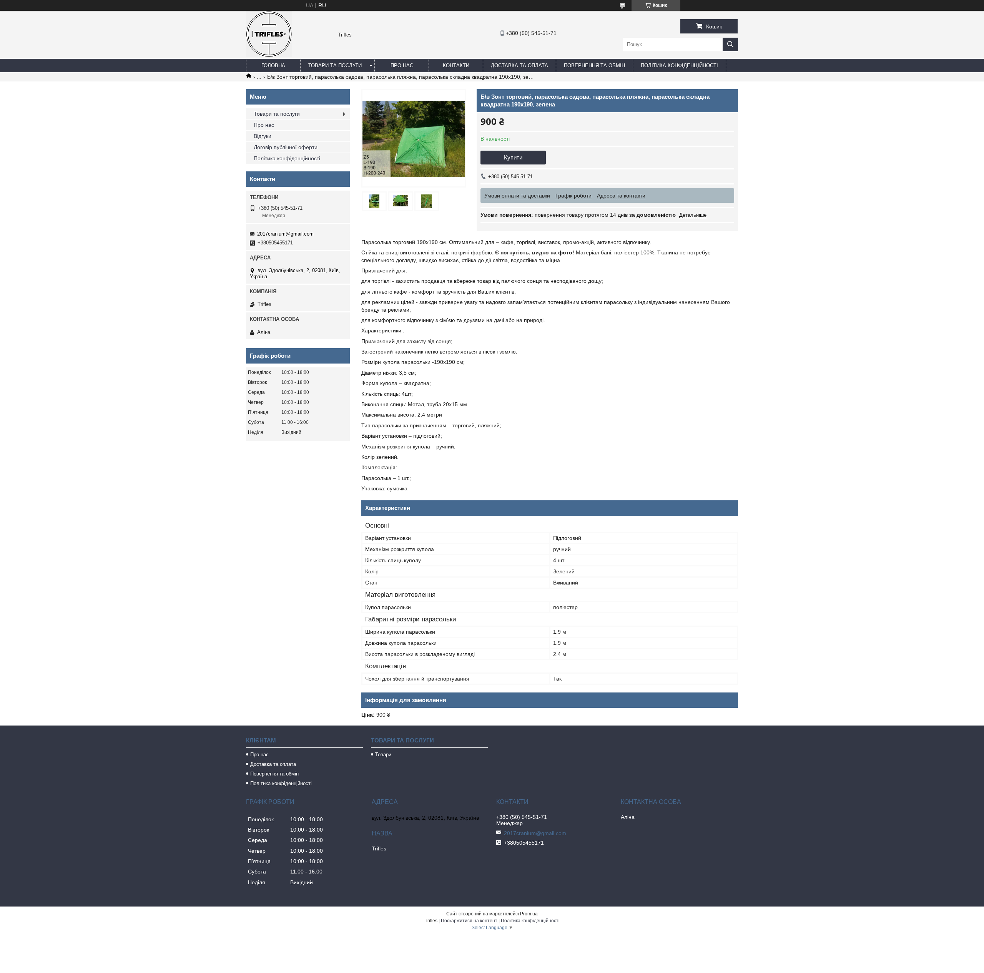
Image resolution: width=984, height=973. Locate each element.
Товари (383, 754)
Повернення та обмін (594, 65)
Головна (273, 65)
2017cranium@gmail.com (285, 234)
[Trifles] (269, 55)
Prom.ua (529, 914)
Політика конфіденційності (679, 65)
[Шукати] (730, 44)
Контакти (456, 65)
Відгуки (262, 136)
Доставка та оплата (519, 65)
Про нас (402, 65)
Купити (513, 157)
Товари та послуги (335, 65)
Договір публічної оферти (285, 147)
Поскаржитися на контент (469, 920)
